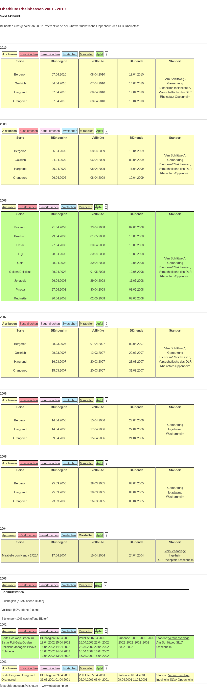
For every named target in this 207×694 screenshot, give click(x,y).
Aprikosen (9, 207)
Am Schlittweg (165, 642)
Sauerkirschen (50, 54)
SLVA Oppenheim (181, 679)
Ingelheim (163, 679)
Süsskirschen (29, 54)
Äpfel (99, 54)
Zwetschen (70, 54)
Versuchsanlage (178, 638)
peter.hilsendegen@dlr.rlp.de (19, 685)
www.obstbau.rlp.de (55, 685)
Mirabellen (86, 54)
